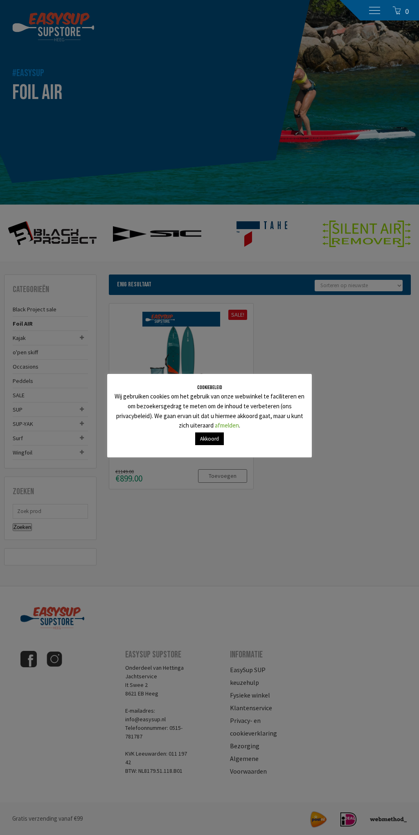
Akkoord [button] (209, 438)
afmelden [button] (227, 425)
